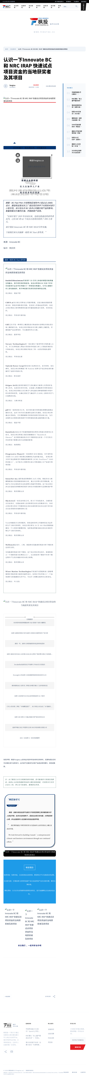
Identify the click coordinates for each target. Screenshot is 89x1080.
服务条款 (74, 1072)
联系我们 (83, 1)
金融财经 (23, 6)
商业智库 (31, 6)
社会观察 (16, 6)
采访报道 (53, 6)
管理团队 (68, 1)
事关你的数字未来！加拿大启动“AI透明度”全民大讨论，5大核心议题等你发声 (33, 1043)
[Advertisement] (29, 123)
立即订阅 (83, 6)
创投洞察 (45, 6)
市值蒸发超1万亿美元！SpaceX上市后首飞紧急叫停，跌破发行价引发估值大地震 (33, 1030)
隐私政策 (66, 1072)
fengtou (12, 85)
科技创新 (38, 6)
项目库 (59, 6)
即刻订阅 (78, 1047)
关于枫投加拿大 (59, 1)
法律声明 (83, 1072)
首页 (10, 6)
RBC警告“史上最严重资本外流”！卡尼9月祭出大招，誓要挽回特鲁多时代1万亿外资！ (33, 1037)
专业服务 (76, 1)
